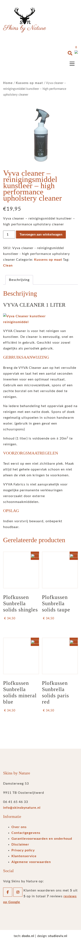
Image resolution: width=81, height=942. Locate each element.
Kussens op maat (29, 83)
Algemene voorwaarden (31, 862)
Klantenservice (24, 856)
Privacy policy (23, 850)
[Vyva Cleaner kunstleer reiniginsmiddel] (40, 319)
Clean (8, 265)
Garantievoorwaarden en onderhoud (41, 838)
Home (8, 83)
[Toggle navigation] (72, 63)
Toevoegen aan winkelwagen (41, 234)
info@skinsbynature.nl (21, 807)
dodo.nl (28, 936)
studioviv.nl (57, 936)
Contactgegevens (25, 833)
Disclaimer (20, 844)
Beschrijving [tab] (19, 279)
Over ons (19, 827)
